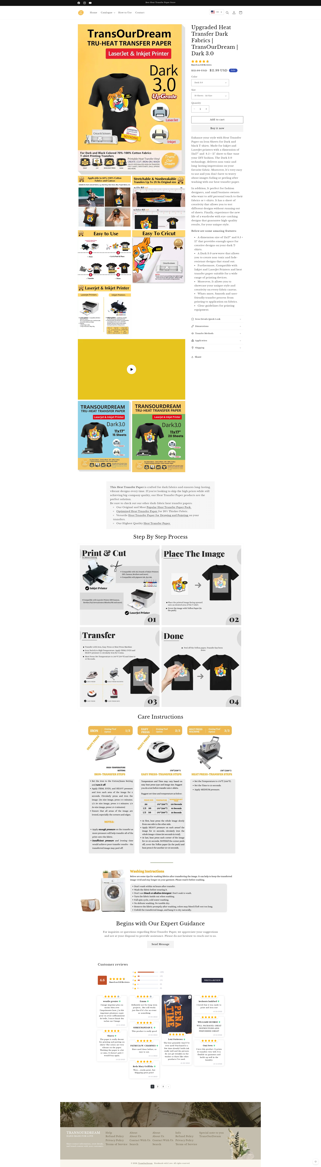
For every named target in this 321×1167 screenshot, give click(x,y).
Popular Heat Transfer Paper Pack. (169, 507)
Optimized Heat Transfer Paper (137, 511)
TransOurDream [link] (210, 1136)
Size (193, 90)
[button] (107, 13)
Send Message (160, 944)
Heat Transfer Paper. (157, 523)
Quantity (196, 103)
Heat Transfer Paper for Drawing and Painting (158, 515)
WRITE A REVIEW (212, 980)
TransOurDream (145, 1163)
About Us (135, 1136)
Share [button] (198, 357)
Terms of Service (117, 1144)
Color (194, 77)
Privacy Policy (115, 1140)
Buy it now (217, 128)
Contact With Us (140, 1140)
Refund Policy (115, 1136)
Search (134, 1144)
